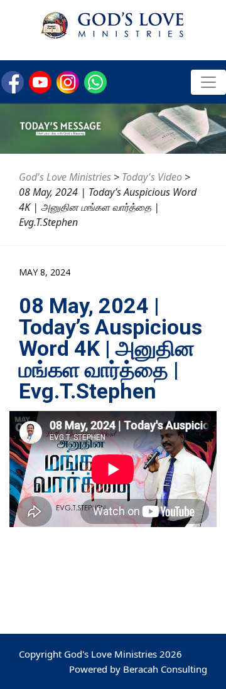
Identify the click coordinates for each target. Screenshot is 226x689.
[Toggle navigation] (208, 82)
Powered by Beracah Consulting (138, 669)
